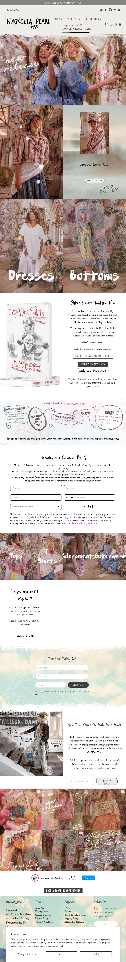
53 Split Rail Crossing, (17, 918)
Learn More (25, 635)
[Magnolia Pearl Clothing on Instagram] (110, 9)
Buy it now (94, 188)
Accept (61, 954)
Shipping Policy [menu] (72, 918)
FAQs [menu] (67, 908)
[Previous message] (6, 3)
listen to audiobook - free (93, 356)
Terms (94, 523)
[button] (106, 24)
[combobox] (69, 497)
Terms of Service (84, 692)
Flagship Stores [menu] (41, 911)
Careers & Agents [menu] (43, 915)
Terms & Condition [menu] (44, 921)
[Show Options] (58, 507)
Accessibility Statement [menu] (74, 921)
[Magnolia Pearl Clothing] (28, 24)
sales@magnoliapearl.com (19, 914)
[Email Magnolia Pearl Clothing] (101, 9)
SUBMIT (89, 507)
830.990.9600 (13, 10)
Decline (96, 954)
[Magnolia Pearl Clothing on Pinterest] (114, 9)
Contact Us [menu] (69, 911)
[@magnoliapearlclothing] (35, 878)
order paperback (93, 364)
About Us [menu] (39, 908)
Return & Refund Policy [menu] (75, 915)
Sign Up (78, 684)
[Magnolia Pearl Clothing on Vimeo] (119, 9)
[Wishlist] (115, 24)
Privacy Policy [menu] (41, 918)
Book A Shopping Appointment (63, 890)
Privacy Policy (59, 945)
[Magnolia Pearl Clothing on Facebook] (105, 9)
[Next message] (120, 3)
